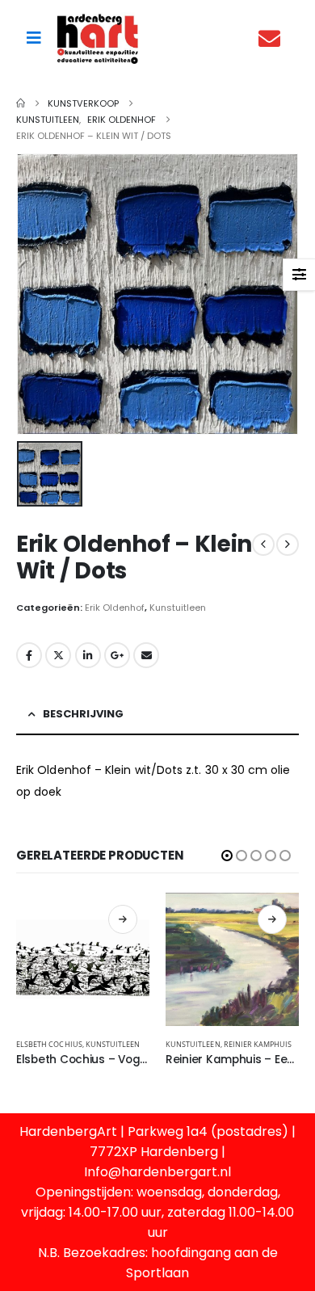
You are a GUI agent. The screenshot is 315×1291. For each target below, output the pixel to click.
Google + (117, 655)
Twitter (58, 655)
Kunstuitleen (177, 607)
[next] (287, 544)
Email (146, 655)
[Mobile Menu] (34, 38)
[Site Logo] (97, 38)
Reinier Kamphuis (258, 1044)
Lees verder (122, 919)
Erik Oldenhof (115, 607)
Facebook (29, 655)
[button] (227, 855)
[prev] (263, 544)
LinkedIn (88, 655)
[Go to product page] (82, 959)
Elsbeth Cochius (49, 1044)
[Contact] (273, 38)
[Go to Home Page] (20, 103)
